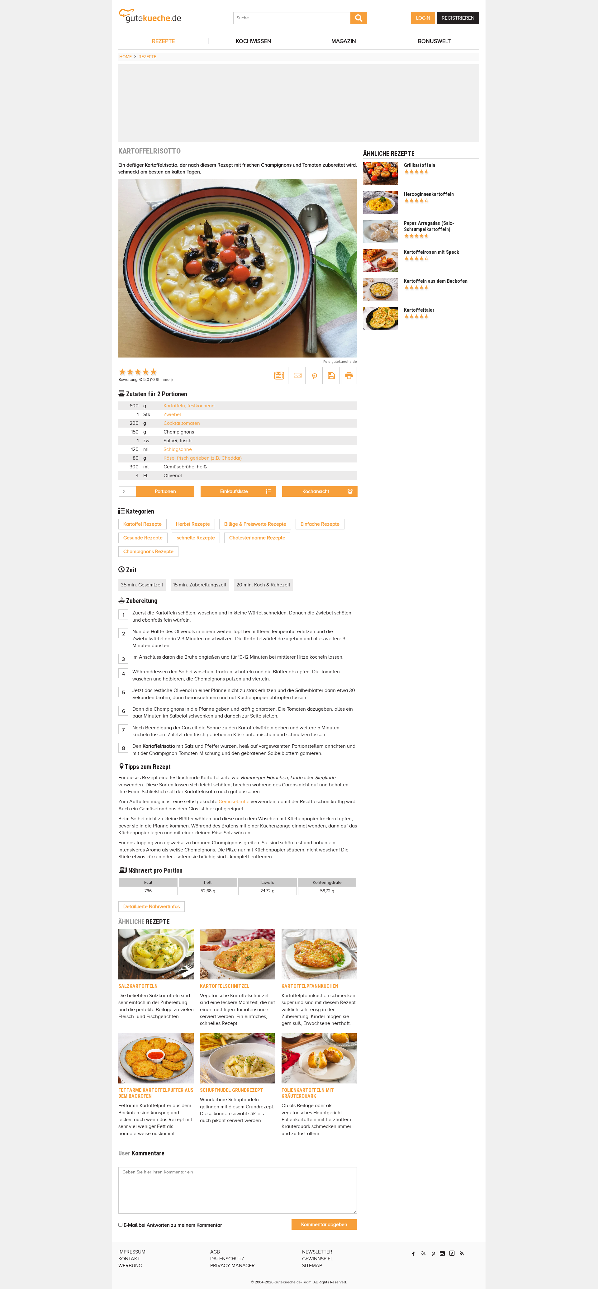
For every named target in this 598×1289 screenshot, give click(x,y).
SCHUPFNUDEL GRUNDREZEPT (231, 1090)
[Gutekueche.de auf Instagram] (442, 1253)
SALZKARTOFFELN (138, 986)
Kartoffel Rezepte (142, 524)
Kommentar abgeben (324, 1224)
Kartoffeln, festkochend (189, 406)
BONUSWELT (434, 41)
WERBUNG (130, 1265)
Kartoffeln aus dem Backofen (435, 281)
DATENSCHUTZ (227, 1259)
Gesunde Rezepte (143, 538)
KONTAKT (129, 1259)
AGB (215, 1252)
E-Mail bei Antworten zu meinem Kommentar (172, 1225)
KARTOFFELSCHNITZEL (224, 986)
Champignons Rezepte (148, 551)
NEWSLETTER (317, 1252)
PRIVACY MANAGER (232, 1265)
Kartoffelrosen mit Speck (431, 252)
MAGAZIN (343, 41)
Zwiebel (172, 414)
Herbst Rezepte (193, 524)
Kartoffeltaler (419, 310)
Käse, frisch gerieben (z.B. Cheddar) (203, 458)
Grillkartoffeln (419, 165)
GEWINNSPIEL (317, 1259)
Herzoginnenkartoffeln (429, 194)
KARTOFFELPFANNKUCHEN (310, 986)
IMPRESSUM (131, 1252)
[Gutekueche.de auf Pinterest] (433, 1253)
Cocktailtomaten (182, 423)
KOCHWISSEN (253, 41)
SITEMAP (312, 1265)
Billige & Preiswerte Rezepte (255, 524)
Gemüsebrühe (234, 801)
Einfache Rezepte (320, 524)
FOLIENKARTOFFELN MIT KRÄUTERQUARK (308, 1093)
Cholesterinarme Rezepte (257, 538)
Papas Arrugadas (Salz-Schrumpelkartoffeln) (429, 226)
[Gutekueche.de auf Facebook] (413, 1253)
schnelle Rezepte (196, 538)
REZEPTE (163, 41)
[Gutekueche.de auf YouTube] (423, 1253)
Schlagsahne (178, 449)
